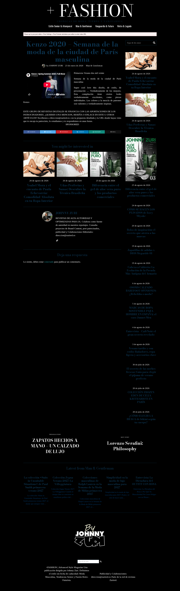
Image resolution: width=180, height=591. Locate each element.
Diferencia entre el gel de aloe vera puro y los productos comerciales (105, 191)
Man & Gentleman (84, 26)
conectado (49, 261)
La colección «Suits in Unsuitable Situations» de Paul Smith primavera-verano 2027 (36, 484)
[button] (154, 42)
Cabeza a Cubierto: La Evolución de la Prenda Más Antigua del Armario (141, 270)
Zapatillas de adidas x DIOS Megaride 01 (141, 251)
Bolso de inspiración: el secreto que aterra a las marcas (141, 233)
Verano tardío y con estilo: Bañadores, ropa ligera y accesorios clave (141, 351)
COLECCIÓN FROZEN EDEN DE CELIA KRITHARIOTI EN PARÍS (141, 397)
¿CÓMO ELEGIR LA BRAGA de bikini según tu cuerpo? (141, 419)
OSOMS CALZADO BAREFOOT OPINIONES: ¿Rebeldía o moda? (141, 291)
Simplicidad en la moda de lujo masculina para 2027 (117, 482)
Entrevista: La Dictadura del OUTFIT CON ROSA (144, 481)
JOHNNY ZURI (56, 65)
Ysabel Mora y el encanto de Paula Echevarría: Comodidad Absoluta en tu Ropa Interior (39, 193)
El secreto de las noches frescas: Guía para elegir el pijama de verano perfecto (141, 373)
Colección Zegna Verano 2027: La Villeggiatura (63, 481)
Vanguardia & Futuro (104, 26)
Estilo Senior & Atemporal (60, 26)
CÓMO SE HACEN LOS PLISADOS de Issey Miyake (141, 213)
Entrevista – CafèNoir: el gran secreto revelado (141, 332)
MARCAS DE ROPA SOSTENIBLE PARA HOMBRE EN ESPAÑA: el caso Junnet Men (141, 312)
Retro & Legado (124, 26)
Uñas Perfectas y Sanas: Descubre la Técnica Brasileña (72, 189)
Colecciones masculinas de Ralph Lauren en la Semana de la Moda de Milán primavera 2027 (90, 486)
